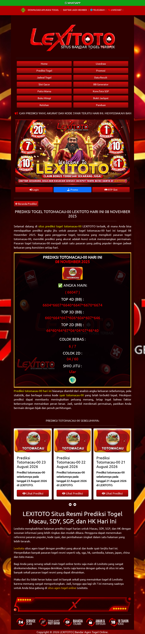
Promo (74, 189)
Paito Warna (44, 91)
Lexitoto (19, 548)
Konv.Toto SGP (101, 91)
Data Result (100, 77)
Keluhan (44, 105)
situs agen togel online (62, 587)
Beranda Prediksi (27, 203)
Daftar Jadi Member (75, 9)
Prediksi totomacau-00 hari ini (33, 391)
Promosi (100, 70)
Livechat (116, 9)
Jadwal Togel (44, 77)
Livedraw (101, 63)
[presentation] (70, 504)
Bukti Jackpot (101, 98)
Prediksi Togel (44, 70)
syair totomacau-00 (71, 395)
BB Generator (100, 84)
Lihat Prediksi (28, 493)
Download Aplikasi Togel (43, 9)
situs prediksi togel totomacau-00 (60, 226)
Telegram (98, 9)
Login (35, 189)
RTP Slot (113, 189)
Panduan (101, 105)
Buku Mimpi (44, 98)
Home (44, 63)
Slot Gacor (44, 84)
